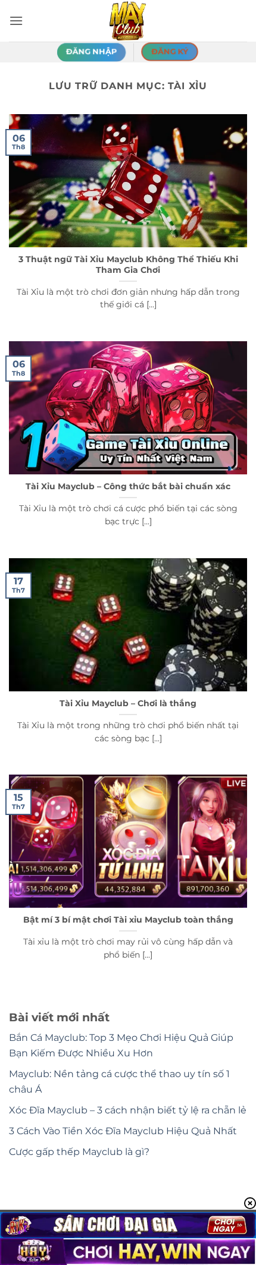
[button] (16, 20)
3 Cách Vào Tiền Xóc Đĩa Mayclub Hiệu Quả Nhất (123, 1131)
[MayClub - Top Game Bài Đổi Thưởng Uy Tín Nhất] (128, 21)
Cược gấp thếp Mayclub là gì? (79, 1151)
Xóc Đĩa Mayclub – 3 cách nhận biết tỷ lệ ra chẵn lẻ (127, 1110)
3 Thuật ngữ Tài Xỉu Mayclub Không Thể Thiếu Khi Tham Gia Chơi (128, 264)
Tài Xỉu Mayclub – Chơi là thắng (128, 703)
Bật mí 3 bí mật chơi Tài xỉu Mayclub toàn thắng (128, 919)
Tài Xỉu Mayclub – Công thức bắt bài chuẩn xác (128, 486)
